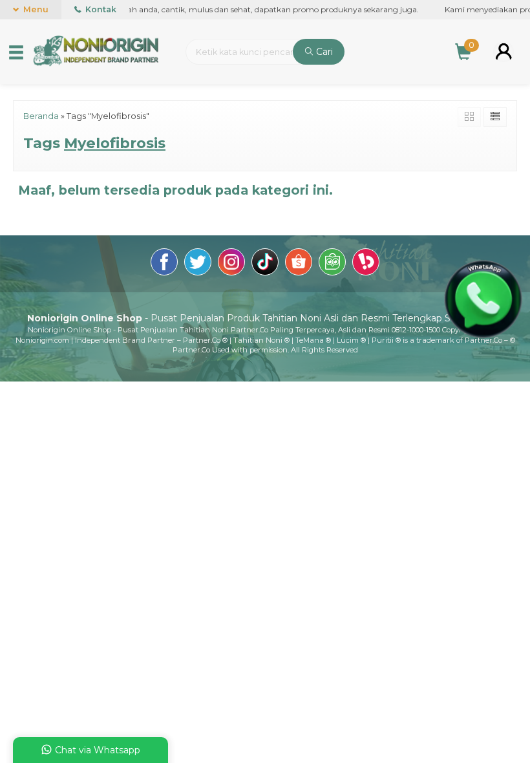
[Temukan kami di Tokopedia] (332, 263)
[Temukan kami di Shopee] (298, 263)
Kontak (99, 9)
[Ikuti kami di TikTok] (265, 263)
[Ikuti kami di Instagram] (231, 263)
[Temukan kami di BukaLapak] (365, 263)
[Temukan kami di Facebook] (164, 263)
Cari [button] (323, 52)
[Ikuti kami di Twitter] (197, 263)
